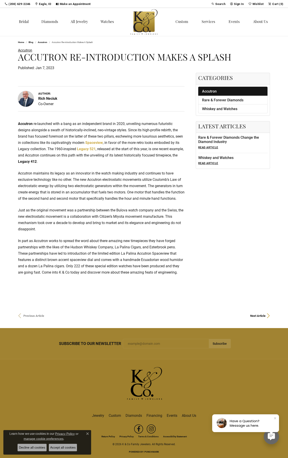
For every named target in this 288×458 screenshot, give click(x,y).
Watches (107, 22)
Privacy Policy (126, 436)
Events (234, 22)
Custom (182, 22)
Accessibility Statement (175, 436)
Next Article (258, 315)
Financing (154, 415)
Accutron (42, 42)
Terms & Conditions (148, 436)
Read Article (208, 147)
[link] (17, 4)
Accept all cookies (63, 447)
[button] (218, 4)
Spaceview (94, 142)
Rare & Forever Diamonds (222, 99)
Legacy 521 (86, 148)
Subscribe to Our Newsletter (90, 343)
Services (208, 22)
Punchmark (151, 451)
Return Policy (108, 436)
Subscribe (220, 344)
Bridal (24, 22)
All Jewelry (79, 22)
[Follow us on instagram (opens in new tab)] (151, 428)
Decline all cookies (32, 447)
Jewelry (98, 415)
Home (21, 42)
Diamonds (49, 22)
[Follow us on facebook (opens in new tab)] (138, 428)
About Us (260, 22)
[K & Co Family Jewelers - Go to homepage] (144, 384)
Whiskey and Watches (219, 108)
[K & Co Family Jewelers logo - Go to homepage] (144, 22)
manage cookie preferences (43, 438)
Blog (31, 42)
